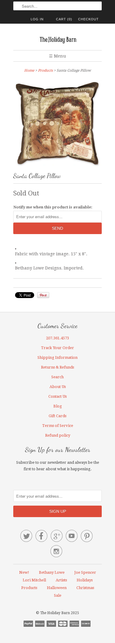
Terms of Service (57, 425)
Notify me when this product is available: (52, 207)
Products (45, 70)
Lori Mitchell (34, 580)
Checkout (88, 19)
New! (24, 572)
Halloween (57, 588)
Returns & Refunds (57, 367)
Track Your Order (57, 348)
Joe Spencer (85, 572)
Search (57, 377)
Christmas (85, 588)
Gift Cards (57, 416)
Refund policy (57, 435)
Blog (57, 406)
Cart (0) (64, 19)
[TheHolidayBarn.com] (57, 39)
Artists (61, 580)
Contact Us (57, 396)
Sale (57, 595)
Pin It (43, 295)
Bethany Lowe (52, 572)
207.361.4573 (57, 338)
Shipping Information (57, 357)
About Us (58, 386)
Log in (37, 19)
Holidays (85, 580)
